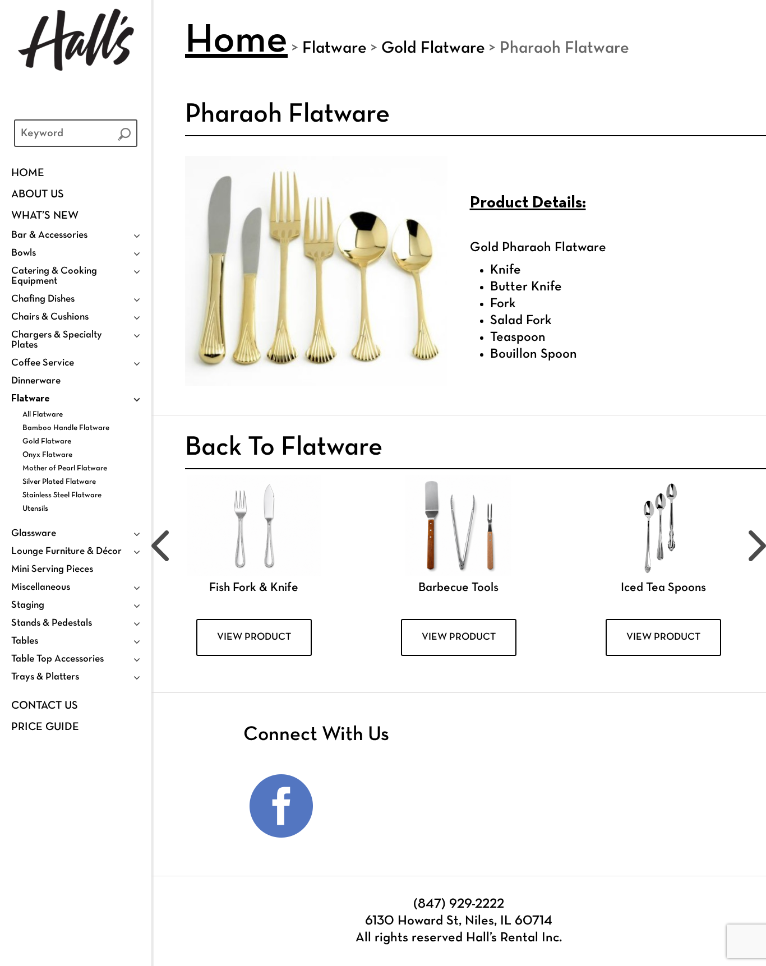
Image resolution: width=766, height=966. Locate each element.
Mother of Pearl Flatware (64, 468)
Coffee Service (42, 363)
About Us (37, 194)
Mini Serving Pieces (52, 569)
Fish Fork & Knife (253, 588)
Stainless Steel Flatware (61, 495)
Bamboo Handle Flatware (65, 428)
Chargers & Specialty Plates (56, 340)
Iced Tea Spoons (663, 588)
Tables (24, 641)
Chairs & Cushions (50, 317)
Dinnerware (36, 381)
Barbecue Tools (458, 588)
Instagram (354, 806)
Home (27, 173)
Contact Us (44, 706)
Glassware (33, 533)
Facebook (281, 806)
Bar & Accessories (49, 235)
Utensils (35, 508)
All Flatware (42, 414)
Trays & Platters (45, 677)
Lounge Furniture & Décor (66, 551)
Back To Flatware (283, 448)
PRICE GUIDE (45, 727)
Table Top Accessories (57, 659)
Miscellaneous (40, 587)
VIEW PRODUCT (254, 637)
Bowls (23, 253)
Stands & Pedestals (51, 623)
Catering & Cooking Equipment (54, 276)
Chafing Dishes (43, 299)
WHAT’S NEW (45, 216)
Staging (27, 605)
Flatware (30, 399)
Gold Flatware (46, 441)
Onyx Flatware (47, 455)
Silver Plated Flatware (59, 482)
